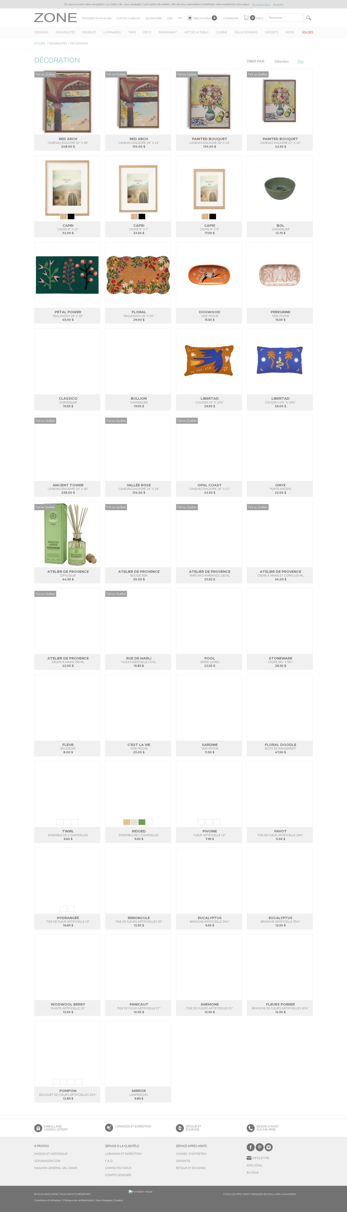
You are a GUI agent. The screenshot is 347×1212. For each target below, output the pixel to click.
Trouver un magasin (96, 18)
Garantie (183, 1161)
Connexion (231, 18)
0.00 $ (259, 18)
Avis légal (255, 1165)
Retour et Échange (191, 1168)
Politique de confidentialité (78, 1200)
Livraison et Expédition (133, 1126)
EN (180, 18)
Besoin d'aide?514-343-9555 (268, 1128)
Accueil (40, 43)
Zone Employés (104, 1200)
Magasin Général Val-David (55, 1168)
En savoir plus (261, 4)
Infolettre (260, 1158)
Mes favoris (202, 18)
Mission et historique (51, 1154)
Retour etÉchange (193, 1128)
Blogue (253, 1172)
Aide (170, 18)
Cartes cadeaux (128, 18)
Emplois (118, 1200)
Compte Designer (118, 1175)
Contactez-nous (118, 1168)
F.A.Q (109, 1161)
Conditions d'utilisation (47, 1200)
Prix (300, 61)
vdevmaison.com (47, 1161)
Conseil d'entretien (191, 1154)
